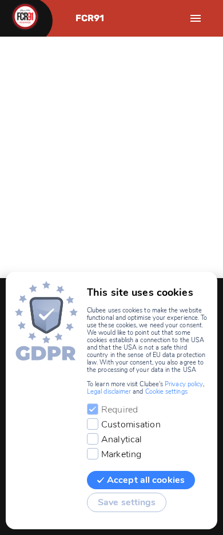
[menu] (195, 18)
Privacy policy (184, 384)
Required (119, 409)
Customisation (131, 424)
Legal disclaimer (109, 391)
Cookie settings (166, 391)
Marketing (121, 454)
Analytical (121, 439)
